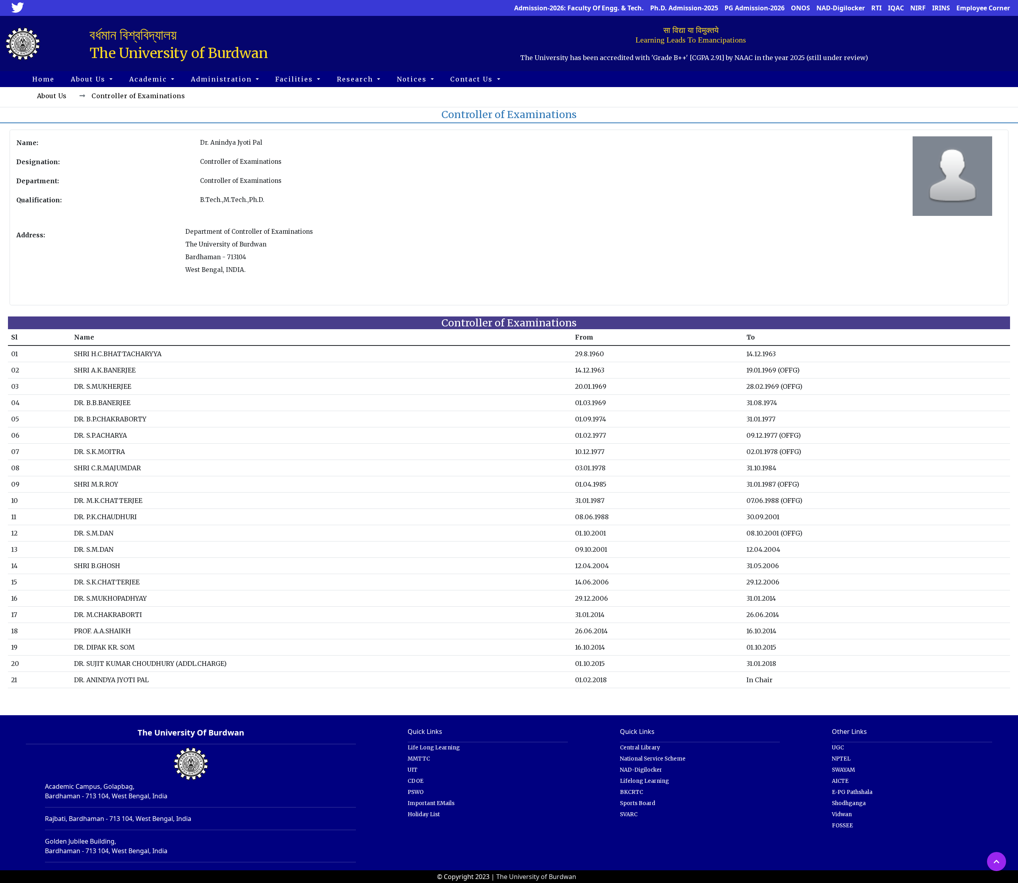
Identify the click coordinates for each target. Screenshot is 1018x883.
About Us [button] (89, 79)
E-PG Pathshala (852, 792)
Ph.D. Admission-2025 (684, 8)
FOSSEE (842, 825)
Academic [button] (149, 79)
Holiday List (424, 814)
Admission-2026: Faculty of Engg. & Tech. (579, 8)
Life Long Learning (434, 747)
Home (43, 79)
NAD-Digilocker (840, 8)
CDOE (416, 781)
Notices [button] (413, 79)
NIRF (918, 8)
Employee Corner (983, 8)
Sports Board (637, 803)
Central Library (640, 747)
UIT (413, 770)
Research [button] (356, 79)
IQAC (896, 8)
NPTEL (841, 758)
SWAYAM (843, 770)
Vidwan (842, 814)
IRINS (941, 8)
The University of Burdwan (536, 876)
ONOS (800, 8)
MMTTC (419, 758)
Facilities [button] (295, 79)
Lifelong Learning (644, 781)
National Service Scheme (653, 758)
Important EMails (431, 803)
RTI (876, 8)
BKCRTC (631, 792)
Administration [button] (222, 79)
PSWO (416, 792)
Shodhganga (849, 803)
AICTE (840, 781)
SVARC (628, 814)
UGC (838, 747)
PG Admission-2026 (755, 8)
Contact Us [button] (472, 79)
